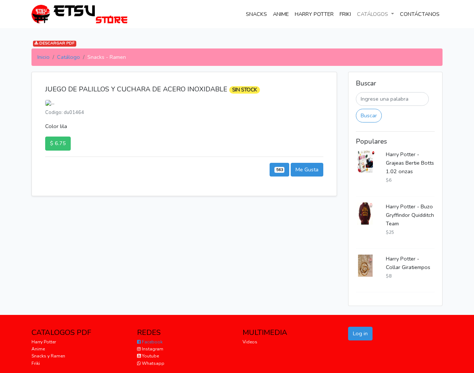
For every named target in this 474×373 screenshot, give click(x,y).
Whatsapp (152, 363)
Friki (35, 363)
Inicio (43, 57)
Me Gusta (307, 169)
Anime (38, 349)
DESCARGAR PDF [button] (56, 43)
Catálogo (68, 57)
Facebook (152, 342)
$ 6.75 (58, 143)
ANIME (281, 14)
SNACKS (258, 14)
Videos (250, 342)
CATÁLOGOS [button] (373, 14)
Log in (360, 333)
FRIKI (345, 14)
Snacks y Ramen (48, 356)
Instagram (152, 349)
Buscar (369, 115)
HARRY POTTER (314, 14)
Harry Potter (43, 342)
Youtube (150, 356)
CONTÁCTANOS (421, 14)
